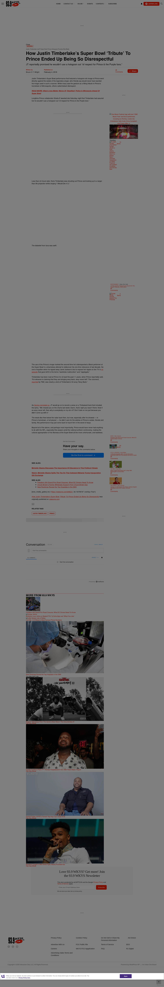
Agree (125, 976)
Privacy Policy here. (24, 978)
